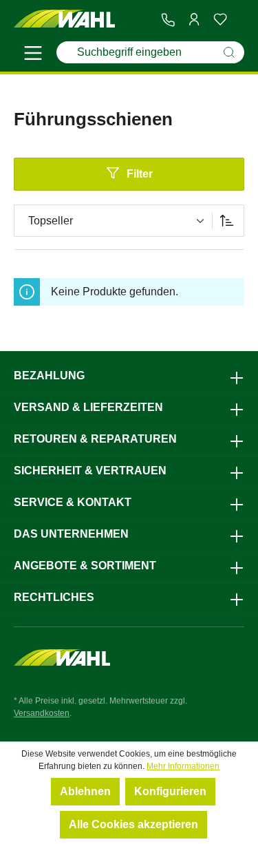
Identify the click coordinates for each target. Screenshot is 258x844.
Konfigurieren (170, 791)
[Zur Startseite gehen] (65, 19)
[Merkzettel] (220, 19)
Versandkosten (41, 713)
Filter (140, 174)
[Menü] (33, 55)
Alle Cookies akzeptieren (133, 824)
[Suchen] (229, 52)
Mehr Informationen (183, 766)
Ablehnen (85, 791)
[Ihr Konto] (194, 19)
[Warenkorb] (238, 20)
